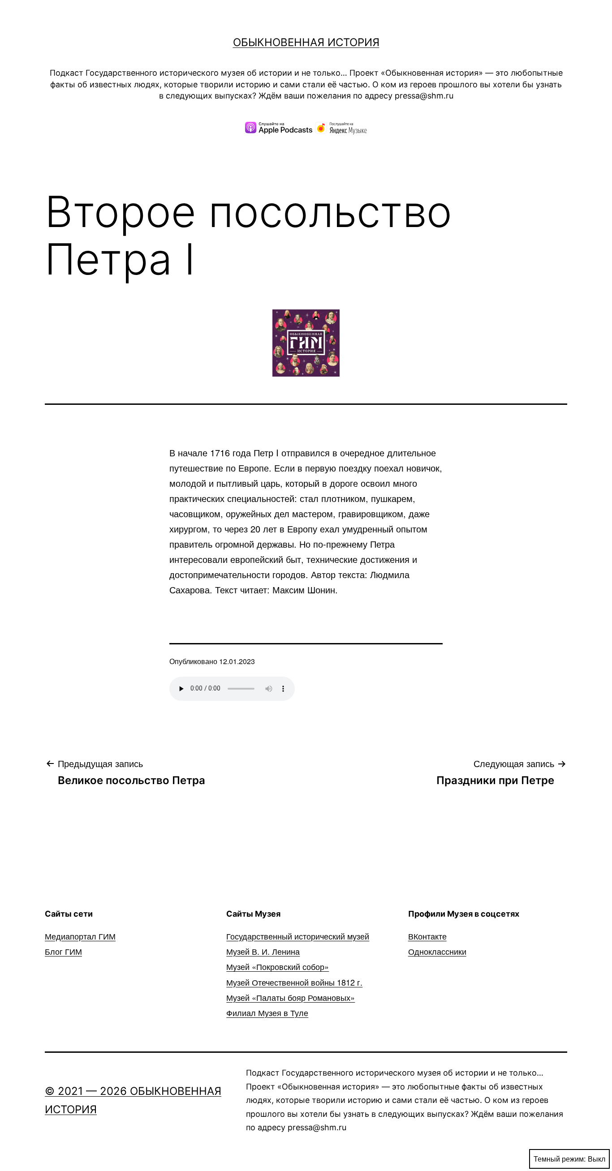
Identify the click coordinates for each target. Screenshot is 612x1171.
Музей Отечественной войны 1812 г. (294, 982)
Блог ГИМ (63, 951)
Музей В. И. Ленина (263, 951)
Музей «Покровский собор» (277, 966)
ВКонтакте (427, 936)
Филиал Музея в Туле (267, 1012)
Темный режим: (560, 1159)
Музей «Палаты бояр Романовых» (290, 997)
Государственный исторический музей (297, 936)
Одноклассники (437, 951)
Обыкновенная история (306, 42)
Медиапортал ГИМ (80, 936)
